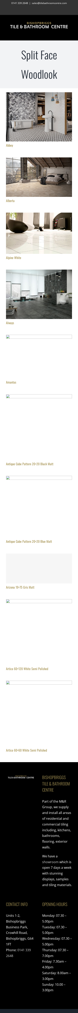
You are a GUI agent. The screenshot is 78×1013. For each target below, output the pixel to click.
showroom (50, 862)
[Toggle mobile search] (63, 34)
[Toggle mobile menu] (70, 34)
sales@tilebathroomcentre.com (49, 3)
